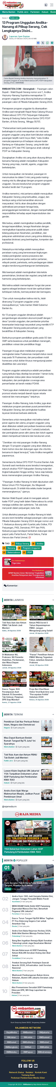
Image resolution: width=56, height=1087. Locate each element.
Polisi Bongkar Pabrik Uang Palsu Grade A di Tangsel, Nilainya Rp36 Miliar (25, 884)
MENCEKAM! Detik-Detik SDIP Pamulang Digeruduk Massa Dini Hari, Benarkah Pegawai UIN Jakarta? (31, 908)
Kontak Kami (41, 1072)
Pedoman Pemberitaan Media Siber (28, 1078)
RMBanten (28, 1032)
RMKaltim (44, 1047)
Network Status (16, 1072)
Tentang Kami (28, 1075)
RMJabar (11, 1037)
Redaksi (29, 1072)
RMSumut (11, 1042)
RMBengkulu (12, 1047)
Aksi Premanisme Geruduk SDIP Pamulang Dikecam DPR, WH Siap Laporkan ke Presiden (32, 990)
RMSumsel (44, 1037)
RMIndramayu (44, 1052)
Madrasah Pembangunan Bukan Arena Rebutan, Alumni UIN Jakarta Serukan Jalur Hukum (33, 978)
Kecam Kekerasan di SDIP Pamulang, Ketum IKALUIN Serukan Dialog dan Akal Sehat (31, 953)
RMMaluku (12, 1052)
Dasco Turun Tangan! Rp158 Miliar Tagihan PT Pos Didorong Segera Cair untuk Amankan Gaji (33, 921)
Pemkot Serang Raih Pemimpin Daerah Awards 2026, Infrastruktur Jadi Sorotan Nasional (31, 965)
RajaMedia (12, 1032)
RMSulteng (28, 1042)
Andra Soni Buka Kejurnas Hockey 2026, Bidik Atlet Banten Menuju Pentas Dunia (31, 932)
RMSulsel (44, 1042)
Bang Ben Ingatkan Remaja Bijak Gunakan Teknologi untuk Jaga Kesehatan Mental (32, 941)
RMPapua (28, 1052)
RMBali (28, 1047)
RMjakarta (44, 1032)
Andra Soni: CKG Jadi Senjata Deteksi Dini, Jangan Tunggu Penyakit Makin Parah (32, 897)
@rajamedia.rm (9, 806)
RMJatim (28, 1037)
